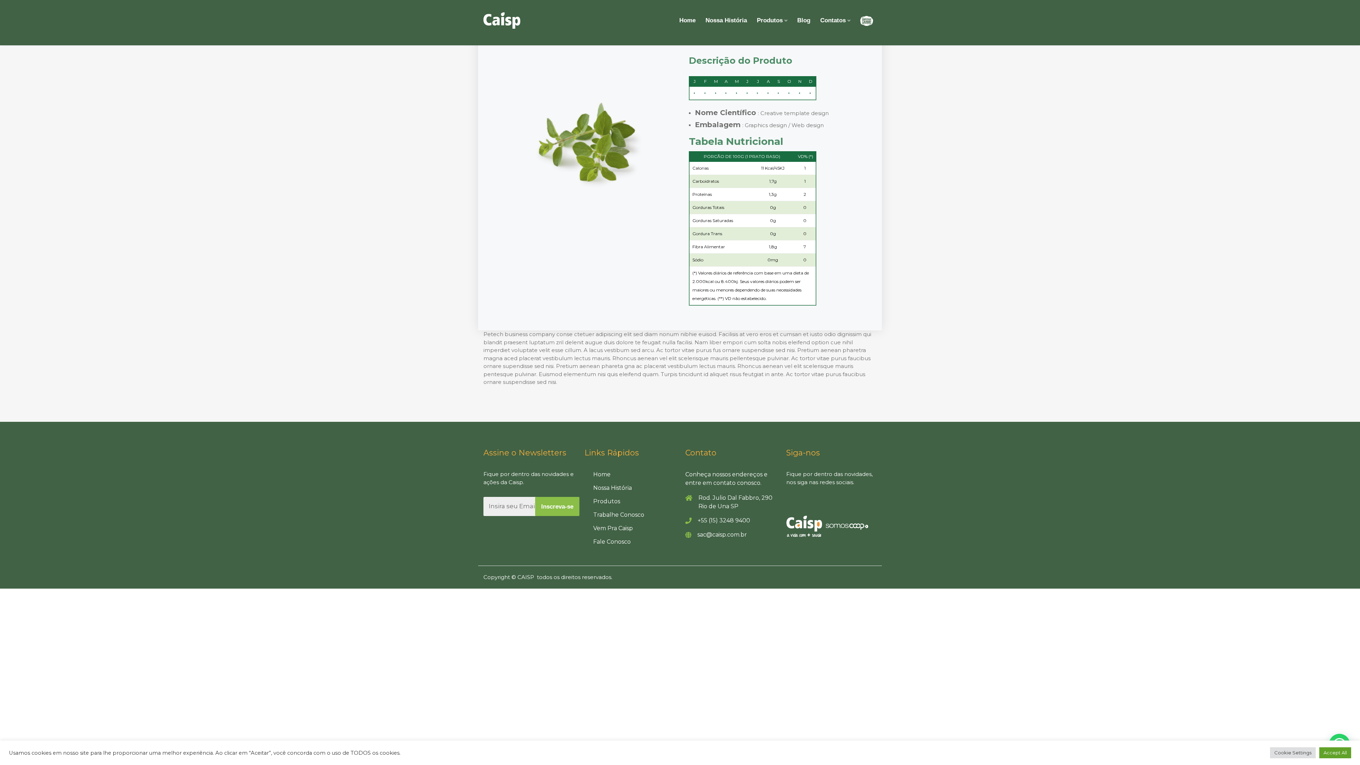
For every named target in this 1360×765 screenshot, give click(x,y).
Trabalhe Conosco (618, 514)
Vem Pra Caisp (613, 528)
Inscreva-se (557, 506)
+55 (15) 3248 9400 (724, 520)
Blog (803, 20)
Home (687, 20)
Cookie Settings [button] (1292, 752)
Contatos (833, 20)
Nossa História (726, 20)
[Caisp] (501, 20)
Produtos (770, 20)
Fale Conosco (612, 541)
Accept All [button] (1335, 752)
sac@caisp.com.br (722, 534)
